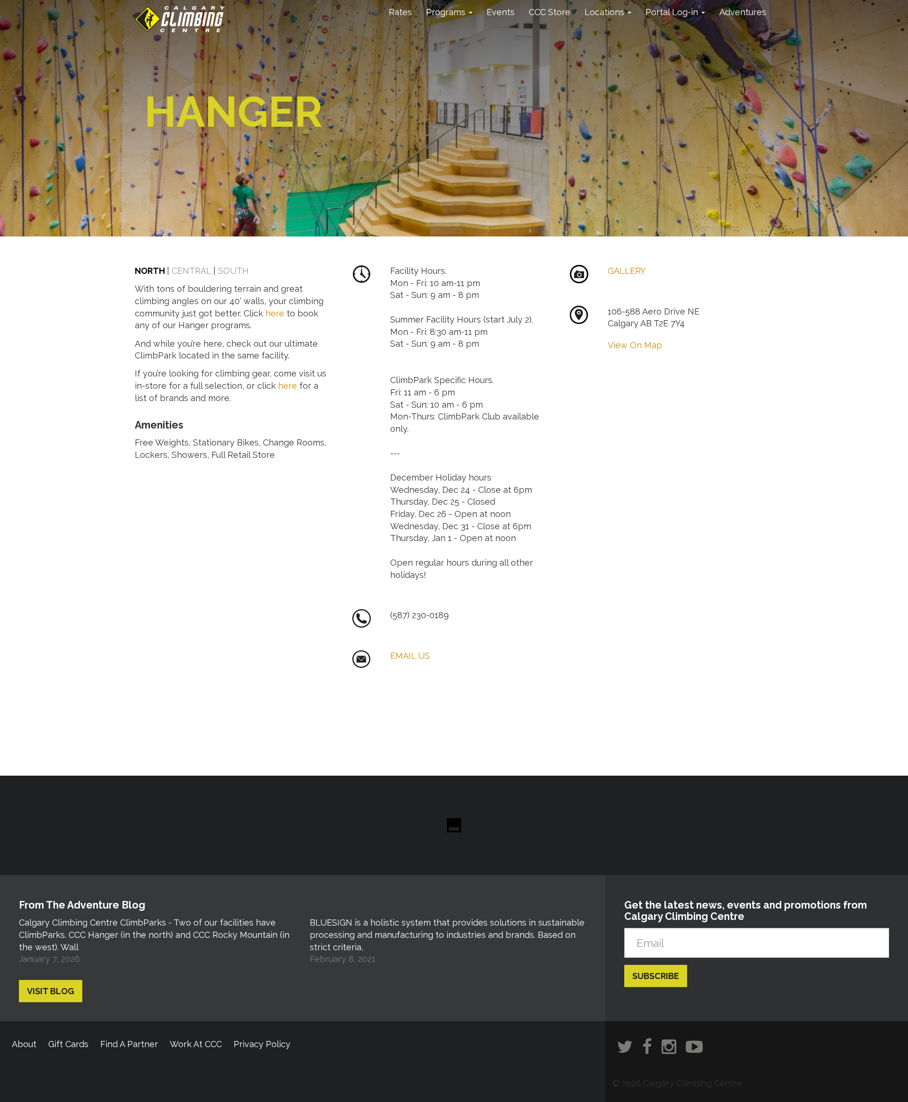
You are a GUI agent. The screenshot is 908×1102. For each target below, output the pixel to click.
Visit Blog (50, 991)
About (24, 1044)
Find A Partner (129, 1044)
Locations (606, 12)
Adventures (742, 12)
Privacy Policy (262, 1044)
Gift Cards (68, 1044)
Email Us (410, 656)
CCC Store (549, 12)
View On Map (635, 345)
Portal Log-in (673, 12)
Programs (447, 12)
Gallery (627, 271)
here (274, 313)
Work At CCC (196, 1044)
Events (501, 12)
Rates (400, 12)
